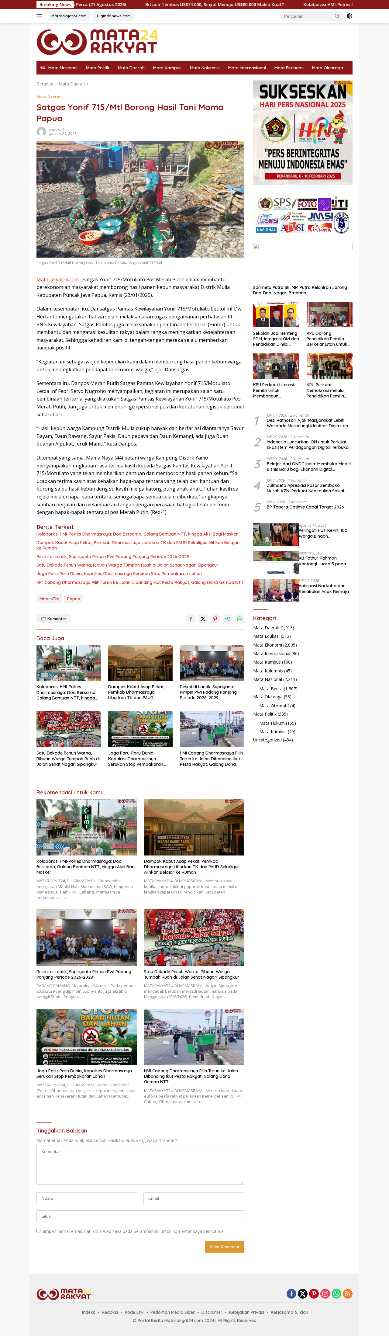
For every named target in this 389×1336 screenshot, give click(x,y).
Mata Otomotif (274, 706)
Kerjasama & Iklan (289, 1312)
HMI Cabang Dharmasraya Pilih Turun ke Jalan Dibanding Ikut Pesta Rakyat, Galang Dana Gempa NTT (140, 582)
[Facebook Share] (190, 618)
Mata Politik (97, 68)
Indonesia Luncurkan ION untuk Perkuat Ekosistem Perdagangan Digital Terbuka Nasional (308, 444)
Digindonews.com (114, 15)
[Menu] (40, 16)
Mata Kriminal (273, 731)
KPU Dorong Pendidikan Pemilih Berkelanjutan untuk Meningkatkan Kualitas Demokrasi (330, 338)
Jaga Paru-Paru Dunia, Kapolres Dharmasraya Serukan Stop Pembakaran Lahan (119, 573)
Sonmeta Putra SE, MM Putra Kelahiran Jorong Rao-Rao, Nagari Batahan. (300, 289)
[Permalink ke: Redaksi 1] (41, 131)
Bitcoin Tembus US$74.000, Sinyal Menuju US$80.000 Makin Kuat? (158, 4)
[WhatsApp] (336, 1294)
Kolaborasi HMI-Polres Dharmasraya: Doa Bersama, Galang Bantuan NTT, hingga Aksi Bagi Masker (137, 534)
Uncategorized (267, 739)
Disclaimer (211, 1312)
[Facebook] (291, 1294)
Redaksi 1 (57, 129)
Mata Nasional (267, 679)
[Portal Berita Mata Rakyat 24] (97, 41)
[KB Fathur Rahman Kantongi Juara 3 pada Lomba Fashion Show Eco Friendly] (276, 562)
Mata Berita (271, 688)
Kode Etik (134, 1312)
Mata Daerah (131, 68)
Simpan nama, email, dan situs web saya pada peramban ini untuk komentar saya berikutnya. (133, 1231)
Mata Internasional (247, 68)
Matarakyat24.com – (59, 279)
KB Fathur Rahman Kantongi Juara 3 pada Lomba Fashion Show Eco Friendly (324, 560)
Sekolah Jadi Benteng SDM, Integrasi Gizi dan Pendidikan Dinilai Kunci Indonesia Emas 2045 (276, 338)
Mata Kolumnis (205, 68)
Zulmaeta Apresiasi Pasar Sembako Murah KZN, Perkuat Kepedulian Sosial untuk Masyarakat (305, 487)
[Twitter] (303, 1294)
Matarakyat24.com (69, 15)
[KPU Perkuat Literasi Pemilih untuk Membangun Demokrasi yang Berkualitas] (276, 366)
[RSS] (348, 1294)
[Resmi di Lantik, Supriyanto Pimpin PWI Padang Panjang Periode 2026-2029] (212, 663)
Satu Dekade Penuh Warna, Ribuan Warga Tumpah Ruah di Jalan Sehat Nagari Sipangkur (127, 565)
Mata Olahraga (327, 68)
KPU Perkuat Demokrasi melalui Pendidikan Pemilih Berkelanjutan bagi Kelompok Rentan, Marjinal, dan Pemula (328, 390)
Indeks (88, 1312)
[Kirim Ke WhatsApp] (239, 618)
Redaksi (110, 1312)
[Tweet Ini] (203, 618)
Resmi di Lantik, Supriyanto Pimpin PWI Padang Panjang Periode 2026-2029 (112, 556)
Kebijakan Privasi (246, 1312)
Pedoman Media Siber (172, 1312)
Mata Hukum (272, 723)
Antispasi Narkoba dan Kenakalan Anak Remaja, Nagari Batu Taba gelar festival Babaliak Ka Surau (324, 588)
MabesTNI (49, 599)
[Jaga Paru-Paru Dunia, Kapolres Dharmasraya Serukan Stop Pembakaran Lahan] (140, 729)
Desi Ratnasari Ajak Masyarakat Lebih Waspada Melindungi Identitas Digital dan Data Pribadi (309, 422)
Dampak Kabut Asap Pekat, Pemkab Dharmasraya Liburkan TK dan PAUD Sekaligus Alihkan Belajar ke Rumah (137, 545)
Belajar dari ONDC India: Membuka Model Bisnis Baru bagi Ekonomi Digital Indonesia (309, 466)
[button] (337, 16)
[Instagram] (325, 1294)
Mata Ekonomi (289, 68)
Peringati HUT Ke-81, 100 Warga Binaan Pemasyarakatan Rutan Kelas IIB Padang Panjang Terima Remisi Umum (324, 533)
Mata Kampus (167, 68)
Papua (73, 599)
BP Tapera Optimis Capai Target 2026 (305, 507)
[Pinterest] (314, 1294)
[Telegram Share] (227, 618)
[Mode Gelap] (349, 16)
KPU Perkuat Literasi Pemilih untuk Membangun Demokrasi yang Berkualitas (273, 390)
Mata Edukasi (266, 636)
